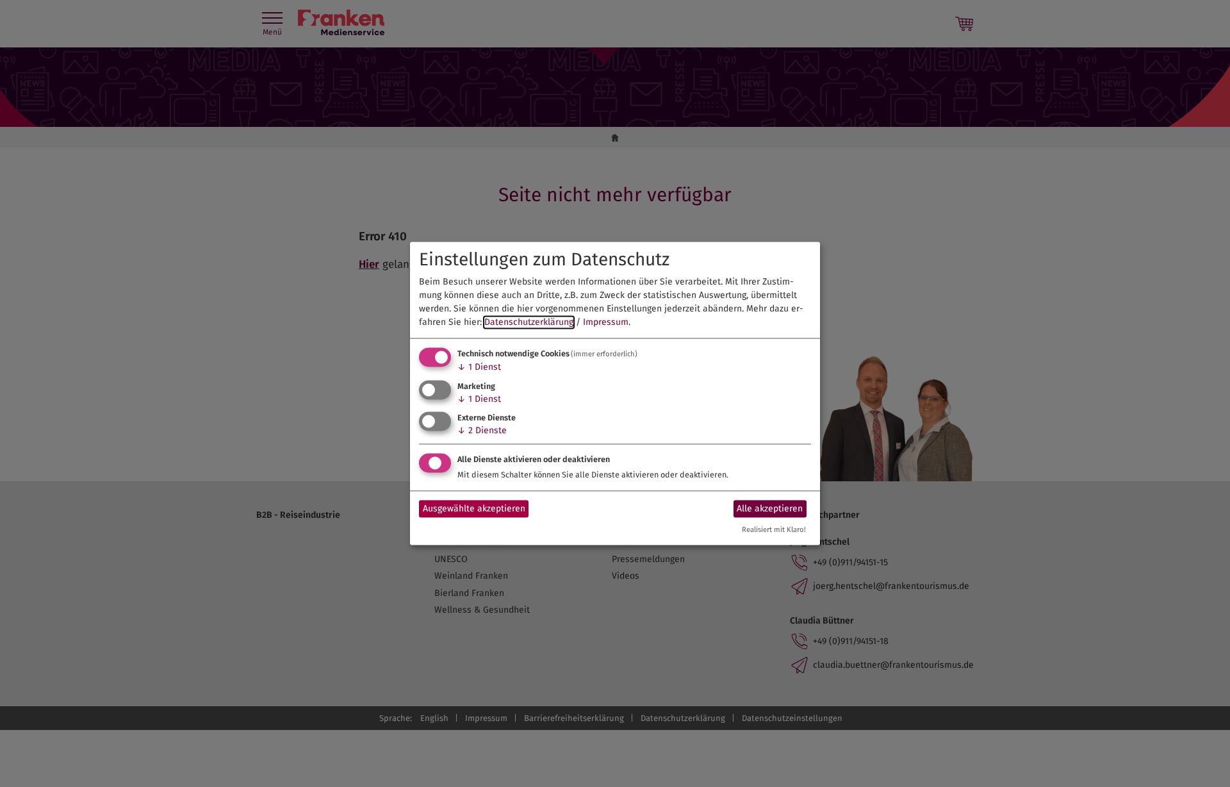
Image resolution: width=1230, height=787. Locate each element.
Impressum (605, 322)
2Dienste (482, 431)
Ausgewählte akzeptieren (474, 508)
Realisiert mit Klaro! (774, 530)
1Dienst (479, 366)
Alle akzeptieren (770, 508)
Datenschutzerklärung (528, 322)
